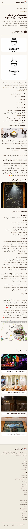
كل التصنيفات (24, 463)
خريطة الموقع (24, 469)
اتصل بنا (25, 467)
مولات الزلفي (24, 517)
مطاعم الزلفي (24, 486)
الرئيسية (25, 8)
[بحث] (2, 2)
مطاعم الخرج (24, 480)
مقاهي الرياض (19, 8)
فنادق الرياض (24, 513)
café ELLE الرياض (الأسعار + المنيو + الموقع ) (15, 434)
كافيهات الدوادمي (23, 508)
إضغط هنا (19, 115)
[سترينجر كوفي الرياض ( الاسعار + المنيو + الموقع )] (14, 67)
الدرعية (25, 492)
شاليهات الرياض (23, 504)
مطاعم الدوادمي (24, 484)
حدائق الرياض (24, 519)
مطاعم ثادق (24, 509)
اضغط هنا (16, 122)
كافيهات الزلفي (24, 502)
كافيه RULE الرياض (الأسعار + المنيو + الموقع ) (15, 413)
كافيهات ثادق (24, 515)
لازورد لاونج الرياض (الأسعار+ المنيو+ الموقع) (16, 371)
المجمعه (25, 482)
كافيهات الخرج (24, 488)
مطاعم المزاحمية (23, 500)
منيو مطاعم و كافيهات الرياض (21, 479)
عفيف (25, 494)
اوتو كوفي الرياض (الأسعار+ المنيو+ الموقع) (16, 392)
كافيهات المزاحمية (23, 511)
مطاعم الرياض (24, 475)
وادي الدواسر (24, 490)
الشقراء (25, 506)
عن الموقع (25, 465)
